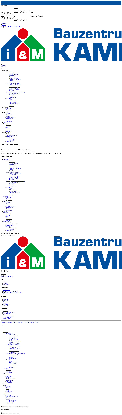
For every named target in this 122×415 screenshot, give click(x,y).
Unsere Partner (9, 141)
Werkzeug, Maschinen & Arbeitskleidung (15, 92)
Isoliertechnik (9, 130)
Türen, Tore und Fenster (14, 82)
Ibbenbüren (8, 125)
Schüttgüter (11, 106)
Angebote (8, 108)
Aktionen (8, 109)
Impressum (3, 322)
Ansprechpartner (10, 136)
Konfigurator (9, 121)
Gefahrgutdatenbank (10, 117)
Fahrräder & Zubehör (14, 89)
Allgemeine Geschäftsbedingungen (31, 322)
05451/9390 (3, 274)
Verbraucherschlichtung (17, 322)
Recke (7, 127)
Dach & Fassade (12, 102)
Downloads (8, 120)
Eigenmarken (9, 111)
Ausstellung (9, 114)
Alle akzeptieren (4, 406)
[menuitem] (3, 23)
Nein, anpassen (12, 406)
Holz (10, 104)
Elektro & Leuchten (13, 78)
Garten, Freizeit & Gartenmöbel (13, 83)
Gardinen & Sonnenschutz (15, 79)
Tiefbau (10, 99)
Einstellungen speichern (14, 413)
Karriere (8, 137)
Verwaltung (8, 131)
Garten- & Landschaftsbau (15, 84)
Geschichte (8, 133)
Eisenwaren (11, 94)
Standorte (5, 212)
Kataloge (8, 116)
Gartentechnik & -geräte (14, 87)
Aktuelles (5, 196)
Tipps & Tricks (9, 118)
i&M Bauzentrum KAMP (12, 135)
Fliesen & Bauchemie (14, 74)
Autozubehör (12, 90)
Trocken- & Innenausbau (14, 103)
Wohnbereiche (9, 71)
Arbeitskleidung (12, 97)
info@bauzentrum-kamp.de (7, 276)
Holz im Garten (12, 85)
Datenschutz (9, 322)
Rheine (7, 128)
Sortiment (5, 159)
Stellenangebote (12, 139)
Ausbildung (11, 140)
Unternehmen (6, 221)
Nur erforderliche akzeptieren (23, 406)
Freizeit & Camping (13, 88)
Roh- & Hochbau (13, 101)
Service (5, 122)
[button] (1, 68)
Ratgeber (8, 113)
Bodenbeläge (12, 73)
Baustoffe (8, 98)
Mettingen (8, 126)
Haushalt (11, 80)
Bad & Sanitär (12, 75)
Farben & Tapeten (13, 76)
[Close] (1, 412)
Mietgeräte (11, 95)
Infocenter (5, 201)
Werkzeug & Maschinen (14, 93)
